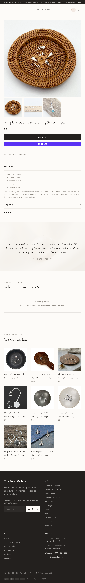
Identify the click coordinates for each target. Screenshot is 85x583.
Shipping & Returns (12, 542)
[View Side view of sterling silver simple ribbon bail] (33, 107)
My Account (9, 558)
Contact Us (8, 538)
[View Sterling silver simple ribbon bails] (13, 107)
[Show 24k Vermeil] (17, 443)
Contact (80, 2)
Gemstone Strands (52, 486)
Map (59, 2)
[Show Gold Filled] (17, 404)
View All (48, 525)
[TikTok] (25, 573)
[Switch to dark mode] (31, 573)
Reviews (7, 554)
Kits (46, 513)
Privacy (29, 579)
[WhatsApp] (21, 573)
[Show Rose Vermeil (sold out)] (24, 443)
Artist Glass (49, 502)
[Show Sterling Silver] (9, 404)
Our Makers (9, 550)
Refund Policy (10, 546)
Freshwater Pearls (52, 498)
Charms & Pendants (53, 490)
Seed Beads (50, 494)
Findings (48, 506)
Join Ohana (33, 509)
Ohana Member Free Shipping (13, 2)
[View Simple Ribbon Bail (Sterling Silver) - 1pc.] (52, 107)
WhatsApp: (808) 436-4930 (56, 553)
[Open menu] (5, 9)
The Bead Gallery (42, 9)
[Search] (68, 9)
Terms (36, 579)
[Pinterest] (17, 573)
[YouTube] (13, 573)
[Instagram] (5, 573)
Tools (47, 510)
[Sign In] (73, 9)
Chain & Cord (50, 517)
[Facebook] (9, 573)
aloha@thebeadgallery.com (56, 557)
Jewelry (48, 521)
